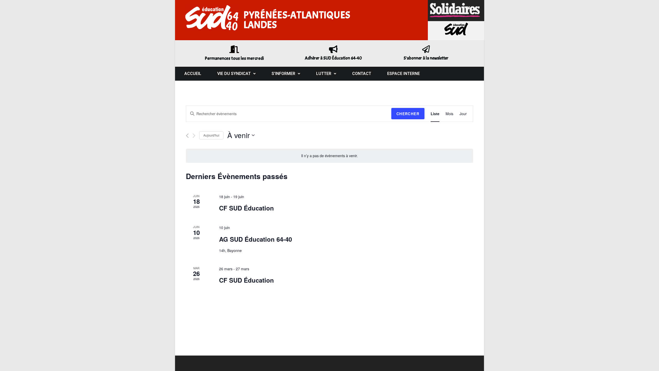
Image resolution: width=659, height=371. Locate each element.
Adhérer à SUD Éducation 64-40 (333, 58)
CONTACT (361, 73)
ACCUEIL (192, 73)
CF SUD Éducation (246, 208)
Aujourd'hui (211, 135)
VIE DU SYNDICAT (234, 73)
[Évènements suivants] (194, 135)
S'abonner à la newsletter (426, 58)
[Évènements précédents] (187, 135)
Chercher (407, 113)
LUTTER (323, 73)
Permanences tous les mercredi (234, 58)
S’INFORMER (283, 73)
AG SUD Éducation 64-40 (255, 239)
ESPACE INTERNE (403, 73)
